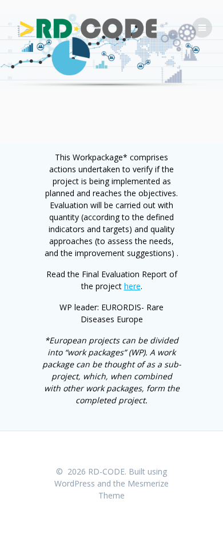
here (132, 286)
